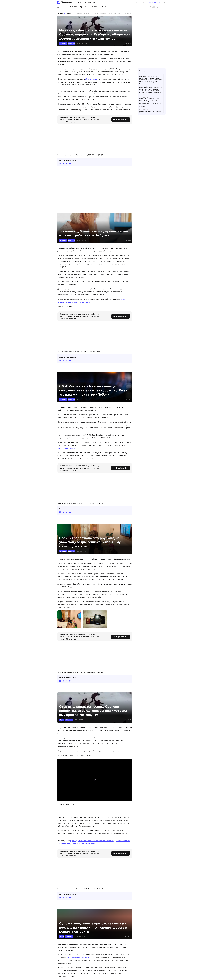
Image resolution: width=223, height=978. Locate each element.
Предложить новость (153, 2)
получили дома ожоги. (66, 448)
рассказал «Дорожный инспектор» (80, 957)
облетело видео (91, 79)
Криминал (83, 7)
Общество (73, 7)
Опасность (94, 7)
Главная (60, 13)
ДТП (59, 7)
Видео (104, 7)
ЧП (65, 7)
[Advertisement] (95, 137)
